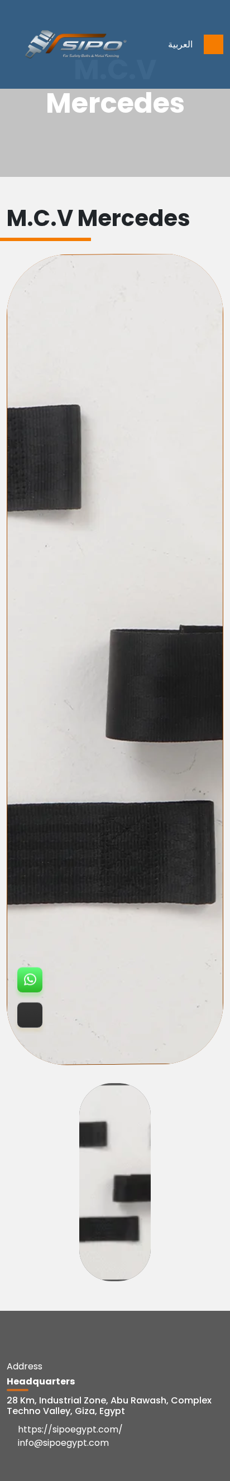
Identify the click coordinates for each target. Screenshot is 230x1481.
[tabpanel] (115, 660)
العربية (180, 44)
